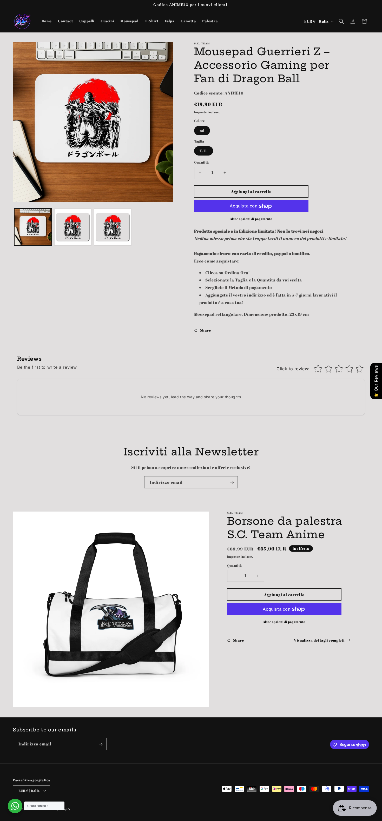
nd (202, 130)
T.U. (204, 150)
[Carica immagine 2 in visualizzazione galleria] (73, 227)
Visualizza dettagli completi (319, 640)
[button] (341, 21)
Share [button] (205, 330)
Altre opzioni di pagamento (251, 219)
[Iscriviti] (232, 482)
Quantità (201, 162)
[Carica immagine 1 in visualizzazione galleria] (33, 227)
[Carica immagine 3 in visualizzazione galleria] (112, 227)
